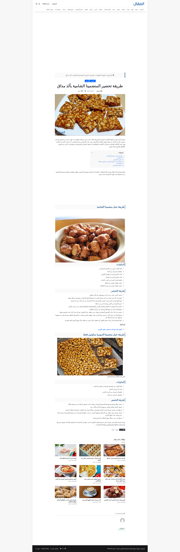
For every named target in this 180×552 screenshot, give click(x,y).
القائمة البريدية (54, 548)
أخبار (142, 9)
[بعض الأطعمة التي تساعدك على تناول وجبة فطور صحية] (114, 471)
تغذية (128, 9)
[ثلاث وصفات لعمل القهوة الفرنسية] (90, 492)
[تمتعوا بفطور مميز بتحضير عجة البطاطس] (90, 471)
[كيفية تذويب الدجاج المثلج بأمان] (65, 450)
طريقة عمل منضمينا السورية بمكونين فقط (110, 161)
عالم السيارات (79, 9)
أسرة (95, 9)
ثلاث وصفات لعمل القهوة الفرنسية (91, 500)
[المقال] (139, 4)
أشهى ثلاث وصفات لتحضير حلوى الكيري (110, 329)
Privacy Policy (45, 548)
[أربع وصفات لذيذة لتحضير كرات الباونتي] (114, 492)
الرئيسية (54, 4)
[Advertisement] (90, 42)
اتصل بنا (38, 548)
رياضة (91, 9)
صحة (113, 9)
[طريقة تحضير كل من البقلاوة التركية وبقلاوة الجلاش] (65, 492)
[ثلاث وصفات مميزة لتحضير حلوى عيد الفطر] (90, 450)
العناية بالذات (107, 9)
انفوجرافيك (70, 9)
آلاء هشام (98, 91)
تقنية (136, 9)
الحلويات (98, 75)
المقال (131, 548)
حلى (113, 429)
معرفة (123, 9)
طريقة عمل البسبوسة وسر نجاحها (116, 458)
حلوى (117, 429)
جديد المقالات (46, 4)
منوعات (58, 9)
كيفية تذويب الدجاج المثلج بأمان (68, 458)
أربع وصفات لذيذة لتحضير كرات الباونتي (114, 500)
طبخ (132, 9)
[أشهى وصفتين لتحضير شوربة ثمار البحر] (65, 471)
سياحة (118, 9)
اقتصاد (86, 9)
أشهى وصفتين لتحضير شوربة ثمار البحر (65, 479)
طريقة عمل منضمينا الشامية (114, 156)
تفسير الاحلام (49, 9)
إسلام (100, 9)
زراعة (64, 9)
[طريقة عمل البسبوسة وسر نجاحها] (114, 450)
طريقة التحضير (117, 159)
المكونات (119, 158)
